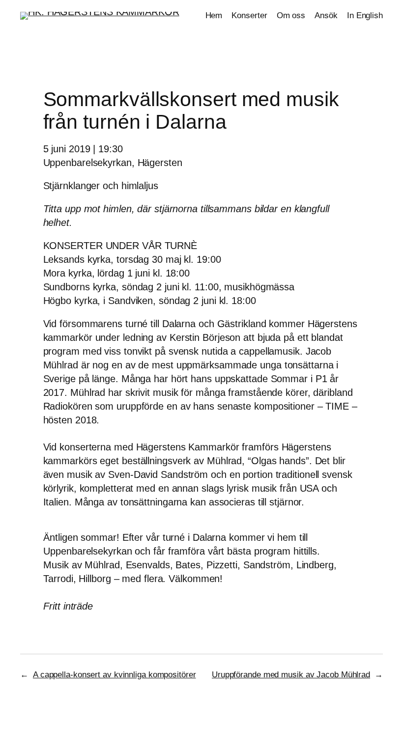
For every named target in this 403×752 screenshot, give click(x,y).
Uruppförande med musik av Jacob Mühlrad (291, 674)
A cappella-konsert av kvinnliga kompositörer (114, 674)
